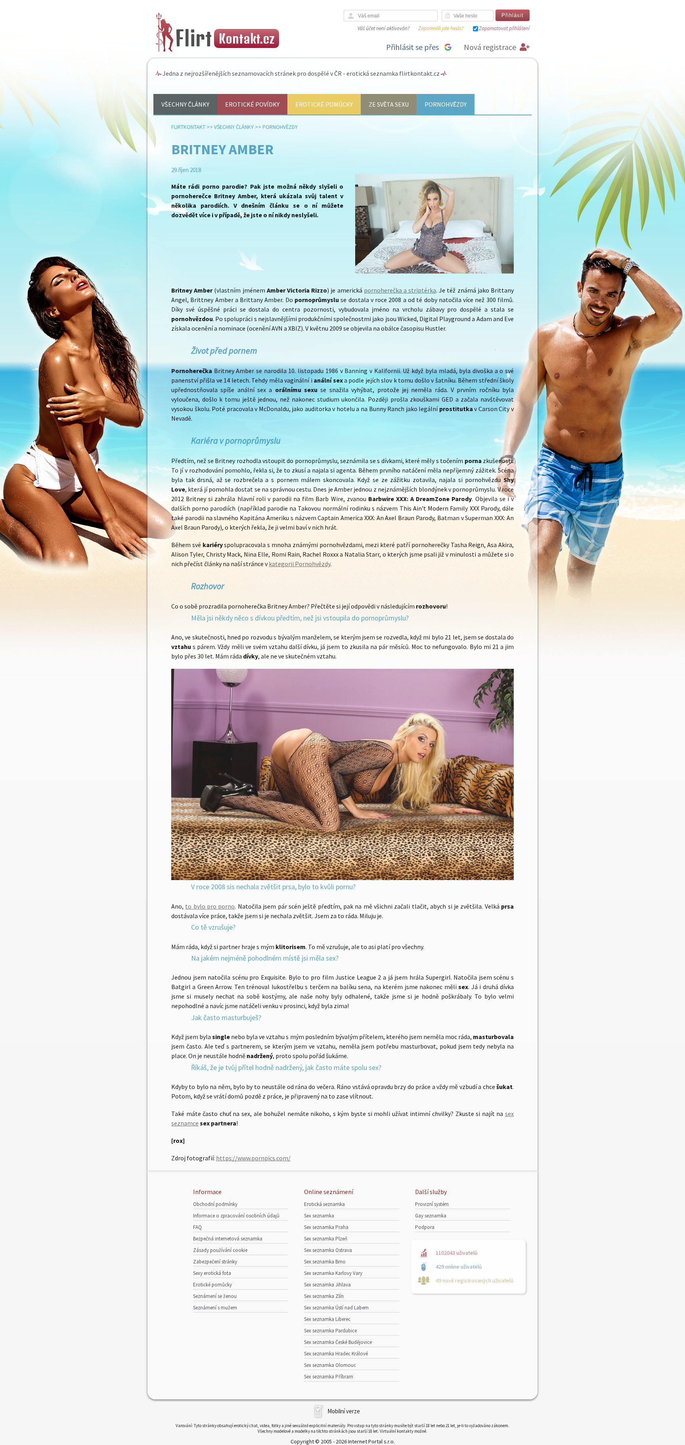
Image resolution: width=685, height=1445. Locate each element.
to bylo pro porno (210, 906)
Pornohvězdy (446, 104)
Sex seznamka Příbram (328, 1376)
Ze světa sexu (389, 104)
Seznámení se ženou (215, 1296)
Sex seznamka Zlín (324, 1296)
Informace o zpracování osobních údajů (236, 1215)
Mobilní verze (343, 1411)
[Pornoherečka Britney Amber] (342, 878)
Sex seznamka (319, 1215)
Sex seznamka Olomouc (330, 1365)
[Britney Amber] (434, 272)
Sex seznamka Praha (326, 1227)
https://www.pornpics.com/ (253, 1158)
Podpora (424, 1227)
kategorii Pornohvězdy (299, 564)
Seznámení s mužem (215, 1307)
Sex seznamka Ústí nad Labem (336, 1307)
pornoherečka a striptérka (400, 290)
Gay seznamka (430, 1215)
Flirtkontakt (188, 126)
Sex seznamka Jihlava (327, 1284)
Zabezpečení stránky (215, 1261)
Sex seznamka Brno (325, 1261)
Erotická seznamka (324, 1204)
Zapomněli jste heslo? (440, 28)
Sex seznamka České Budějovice (338, 1342)
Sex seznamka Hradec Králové (336, 1353)
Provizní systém (432, 1204)
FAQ (197, 1227)
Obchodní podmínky (215, 1204)
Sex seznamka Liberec (327, 1319)
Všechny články (185, 104)
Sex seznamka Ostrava (328, 1250)
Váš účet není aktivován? (383, 28)
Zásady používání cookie (220, 1250)
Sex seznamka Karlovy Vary (333, 1273)
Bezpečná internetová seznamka (227, 1238)
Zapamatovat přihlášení (504, 28)
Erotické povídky (252, 104)
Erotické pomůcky (324, 104)
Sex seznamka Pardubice (330, 1330)
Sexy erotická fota (212, 1273)
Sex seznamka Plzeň (325, 1238)
